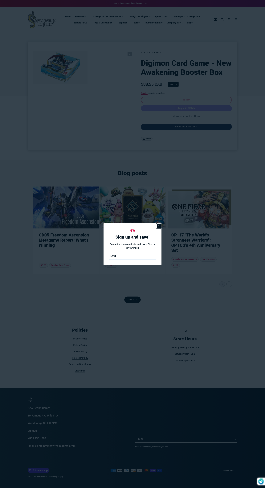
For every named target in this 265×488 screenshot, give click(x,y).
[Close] (159, 226)
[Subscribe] (154, 255)
